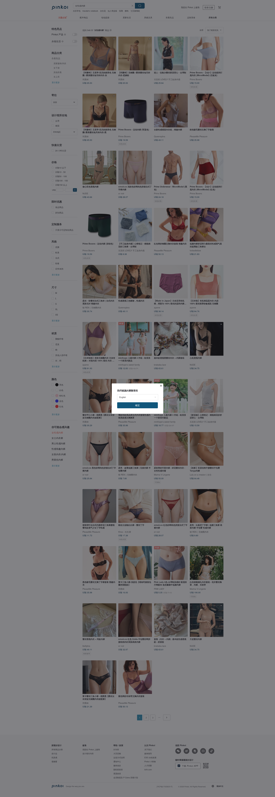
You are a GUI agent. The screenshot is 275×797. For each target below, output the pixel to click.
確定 (137, 405)
